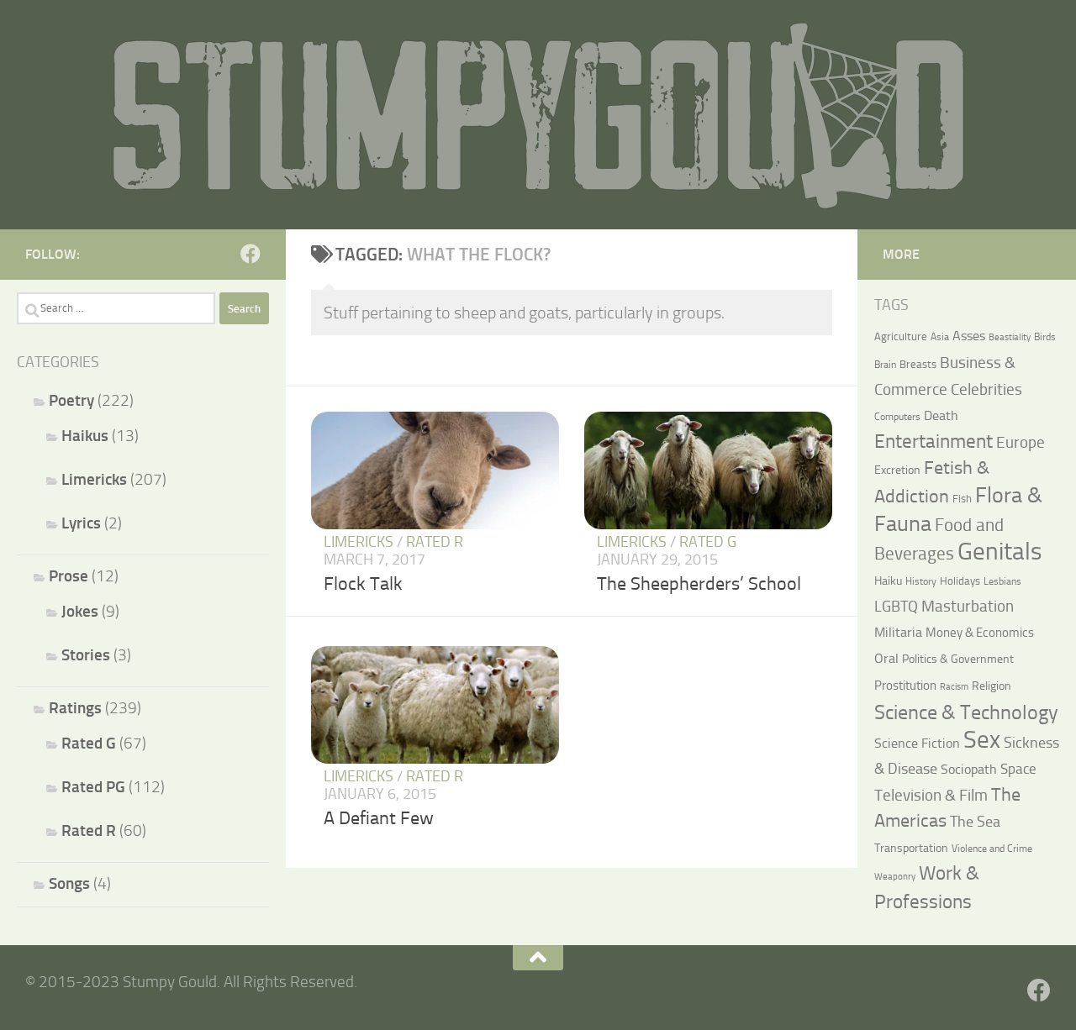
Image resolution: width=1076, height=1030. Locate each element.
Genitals (999, 551)
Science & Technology (966, 712)
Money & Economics (980, 632)
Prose (68, 576)
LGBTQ (896, 606)
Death (941, 415)
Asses (968, 336)
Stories (85, 655)
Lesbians (1002, 581)
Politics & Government (958, 659)
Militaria (898, 632)
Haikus (84, 435)
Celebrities (986, 390)
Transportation (911, 847)
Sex (981, 739)
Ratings (75, 707)
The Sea (975, 821)
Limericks (358, 541)
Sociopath (969, 769)
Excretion (897, 470)
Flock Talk (363, 584)
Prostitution (905, 685)
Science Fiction (917, 743)
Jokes (79, 611)
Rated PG (93, 786)
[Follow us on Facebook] (250, 254)
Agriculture (900, 336)
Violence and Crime (992, 848)
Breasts (917, 364)
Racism (954, 686)
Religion (991, 685)
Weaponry (894, 876)
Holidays (960, 581)
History (920, 581)
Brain (885, 364)
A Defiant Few (379, 818)
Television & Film (931, 795)
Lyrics (81, 523)
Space (1018, 768)
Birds (1045, 337)
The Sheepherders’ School (699, 584)
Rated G (707, 541)
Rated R (434, 541)
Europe (1020, 443)
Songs (69, 883)
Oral (886, 658)
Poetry (71, 400)
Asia (940, 337)
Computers (897, 417)
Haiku (888, 581)
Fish (962, 498)
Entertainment (933, 441)
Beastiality (1010, 337)
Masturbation (967, 606)
